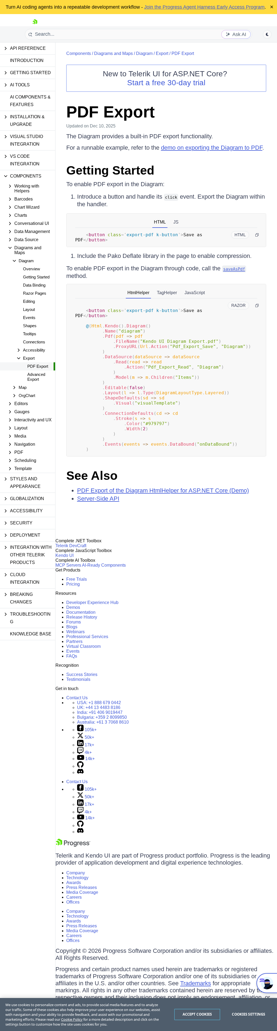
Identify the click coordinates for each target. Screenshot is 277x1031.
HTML (160, 222)
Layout (29, 309)
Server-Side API (98, 498)
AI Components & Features (30, 101)
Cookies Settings (248, 1014)
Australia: (103, 722)
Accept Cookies (197, 1014)
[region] (138, 1014)
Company (75, 873)
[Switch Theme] (267, 34)
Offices (73, 902)
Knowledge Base (30, 634)
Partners (74, 641)
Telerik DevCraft (70, 545)
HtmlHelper (138, 292)
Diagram (144, 53)
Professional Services (87, 636)
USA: (99, 702)
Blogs (71, 627)
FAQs (71, 656)
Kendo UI (64, 555)
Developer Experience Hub (92, 602)
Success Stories (81, 674)
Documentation (80, 612)
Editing (29, 301)
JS (176, 222)
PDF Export (37, 366)
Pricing (73, 584)
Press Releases (81, 887)
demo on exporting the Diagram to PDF (211, 147)
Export (162, 53)
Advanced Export (36, 377)
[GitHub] (80, 766)
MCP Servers (68, 565)
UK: (98, 707)
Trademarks (195, 983)
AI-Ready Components (104, 565)
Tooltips (29, 333)
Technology (77, 877)
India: (100, 712)
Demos (73, 607)
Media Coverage (82, 892)
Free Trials (76, 579)
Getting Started (36, 277)
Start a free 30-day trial (166, 82)
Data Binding (34, 285)
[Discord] (80, 772)
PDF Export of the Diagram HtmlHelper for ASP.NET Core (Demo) (163, 490)
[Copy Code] (257, 234)
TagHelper (167, 292)
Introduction (27, 60)
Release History (81, 617)
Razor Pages (34, 293)
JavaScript (194, 292)
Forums (73, 622)
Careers (74, 897)
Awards (73, 882)
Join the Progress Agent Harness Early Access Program (204, 7)
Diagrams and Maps (113, 53)
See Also (91, 475)
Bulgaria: (102, 717)
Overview (31, 269)
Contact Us (77, 697)
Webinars (75, 631)
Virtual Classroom (83, 646)
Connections (34, 342)
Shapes (30, 325)
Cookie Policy (72, 1019)
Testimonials (78, 679)
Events (29, 317)
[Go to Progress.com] (73, 845)
